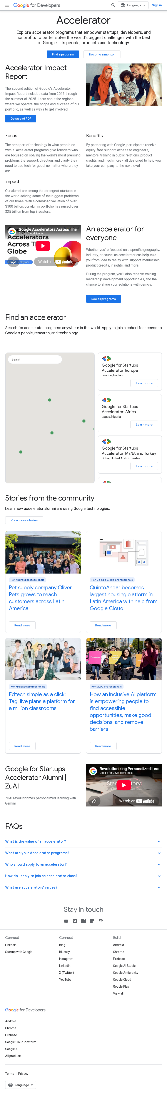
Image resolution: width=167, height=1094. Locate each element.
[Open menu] (7, 5)
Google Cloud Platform (20, 1042)
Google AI (11, 1049)
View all (118, 993)
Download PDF (20, 118)
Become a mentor (102, 54)
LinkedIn (11, 945)
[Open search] (113, 5)
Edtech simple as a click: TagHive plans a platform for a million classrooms (42, 701)
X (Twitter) (66, 972)
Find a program (63, 54)
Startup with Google (18, 952)
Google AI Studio (124, 965)
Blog (62, 945)
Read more (22, 625)
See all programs (103, 299)
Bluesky (64, 952)
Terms (9, 1073)
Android (118, 945)
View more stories (24, 520)
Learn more (144, 383)
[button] (83, 419)
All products (13, 1056)
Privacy (23, 1073)
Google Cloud (122, 979)
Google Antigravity (125, 972)
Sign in (157, 5)
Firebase (119, 959)
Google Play (121, 986)
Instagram (66, 959)
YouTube (65, 979)
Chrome (118, 952)
